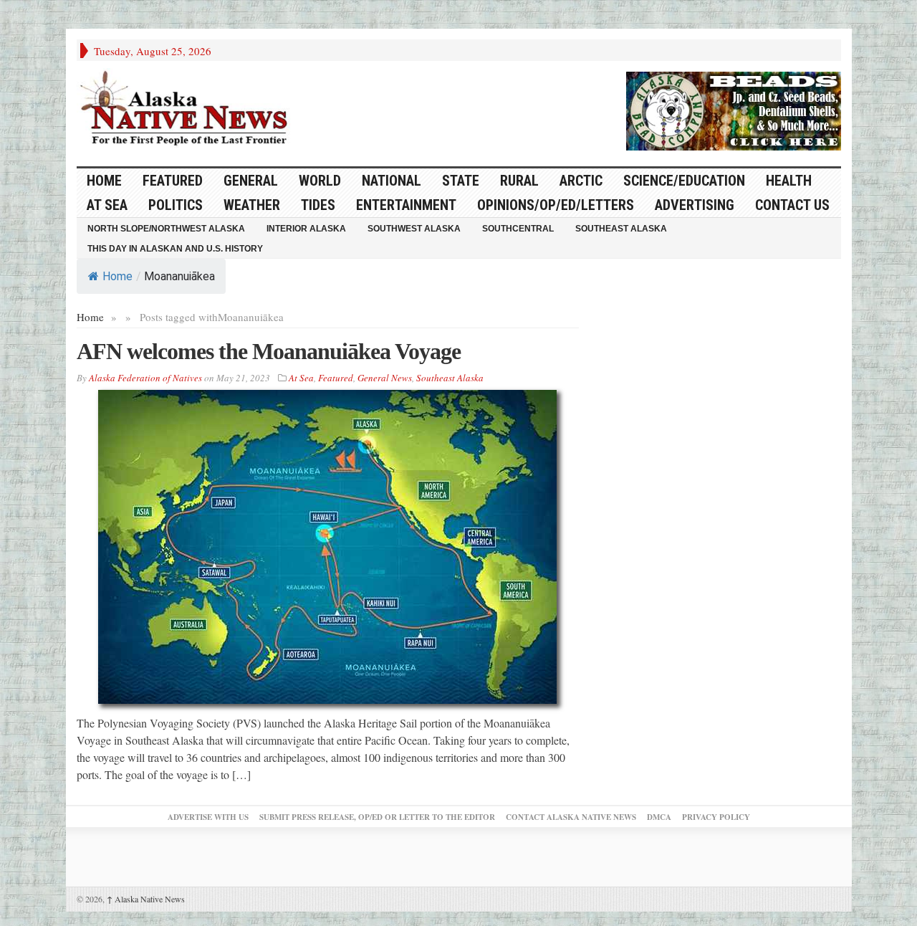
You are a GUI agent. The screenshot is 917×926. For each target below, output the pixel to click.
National (391, 180)
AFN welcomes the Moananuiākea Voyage (269, 351)
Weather (252, 205)
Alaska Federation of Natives (145, 377)
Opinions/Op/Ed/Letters (555, 205)
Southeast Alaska (621, 229)
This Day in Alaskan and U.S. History (175, 249)
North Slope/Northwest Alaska (166, 229)
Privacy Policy (716, 817)
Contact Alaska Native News (571, 817)
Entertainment (406, 205)
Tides (318, 205)
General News (384, 377)
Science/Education (684, 180)
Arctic (581, 180)
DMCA (659, 817)
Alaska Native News (146, 898)
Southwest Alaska (414, 229)
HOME (104, 180)
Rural (519, 180)
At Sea (107, 205)
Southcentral (518, 229)
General (251, 180)
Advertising (694, 205)
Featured (173, 180)
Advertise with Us (208, 817)
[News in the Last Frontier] (188, 109)
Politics (175, 205)
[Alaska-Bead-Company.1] (733, 109)
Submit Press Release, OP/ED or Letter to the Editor (377, 817)
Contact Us (792, 205)
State (460, 180)
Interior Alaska (306, 229)
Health (789, 180)
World (320, 180)
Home (117, 276)
